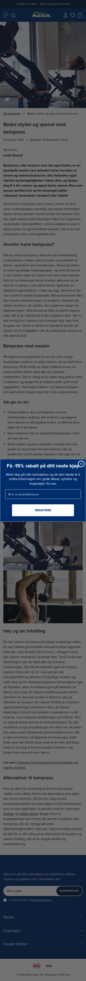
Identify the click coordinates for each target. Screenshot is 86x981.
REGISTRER (43, 510)
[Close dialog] (81, 464)
